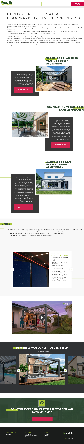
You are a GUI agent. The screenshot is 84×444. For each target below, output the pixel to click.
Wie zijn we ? (28, 434)
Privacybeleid (47, 436)
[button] (18, 370)
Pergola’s (8, 434)
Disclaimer (47, 434)
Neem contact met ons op (23, 90)
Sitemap (46, 435)
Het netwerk (28, 436)
